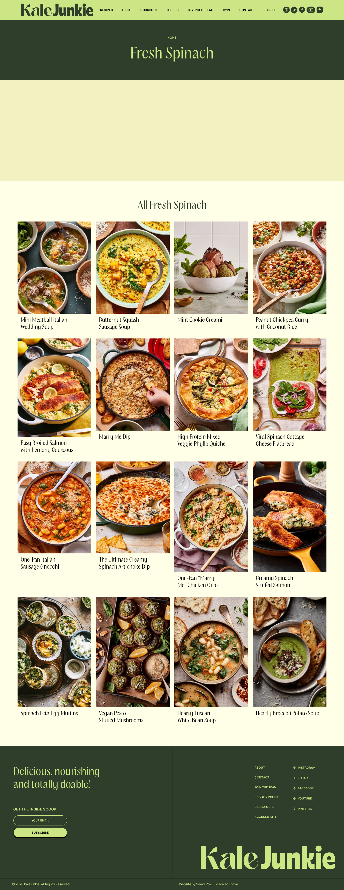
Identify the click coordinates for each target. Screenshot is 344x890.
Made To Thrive (227, 884)
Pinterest (306, 808)
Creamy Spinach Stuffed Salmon (274, 582)
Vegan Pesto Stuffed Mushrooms (121, 717)
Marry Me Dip (115, 437)
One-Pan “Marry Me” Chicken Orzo (197, 582)
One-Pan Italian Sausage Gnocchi (40, 563)
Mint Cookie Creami (199, 320)
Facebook (306, 788)
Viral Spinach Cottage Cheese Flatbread (280, 440)
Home (172, 38)
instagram (306, 767)
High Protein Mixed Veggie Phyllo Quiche (201, 440)
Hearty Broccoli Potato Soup (287, 713)
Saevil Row (204, 884)
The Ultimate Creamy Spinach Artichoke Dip (124, 563)
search (269, 10)
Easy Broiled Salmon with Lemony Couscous (47, 446)
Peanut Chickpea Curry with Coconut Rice (282, 323)
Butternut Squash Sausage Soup (119, 323)
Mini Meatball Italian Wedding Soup (44, 323)
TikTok (303, 778)
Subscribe (40, 833)
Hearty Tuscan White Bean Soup (196, 717)
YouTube (305, 798)
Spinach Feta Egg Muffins (49, 713)
